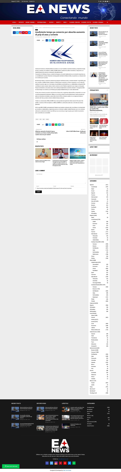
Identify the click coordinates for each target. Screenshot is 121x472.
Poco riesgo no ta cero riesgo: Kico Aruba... (94, 127)
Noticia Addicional (95, 329)
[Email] (69, 463)
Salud (92, 188)
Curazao (93, 203)
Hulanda (93, 362)
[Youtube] (65, 463)
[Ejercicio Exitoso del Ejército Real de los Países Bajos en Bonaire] (93, 63)
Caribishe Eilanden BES (96, 284)
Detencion (93, 374)
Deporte (21, 22)
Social (92, 190)
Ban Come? (92, 388)
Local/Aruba (94, 186)
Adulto (92, 384)
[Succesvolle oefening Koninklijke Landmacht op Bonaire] (93, 43)
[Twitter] (51, 463)
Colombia (95, 237)
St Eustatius (94, 213)
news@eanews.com (63, 459)
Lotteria (93, 327)
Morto (58, 22)
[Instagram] (56, 463)
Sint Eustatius (96, 252)
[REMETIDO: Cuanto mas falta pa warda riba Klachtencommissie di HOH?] (99, 99)
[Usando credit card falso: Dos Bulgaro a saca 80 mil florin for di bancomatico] (65, 409)
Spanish (92, 184)
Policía (93, 209)
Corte (92, 323)
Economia (93, 325)
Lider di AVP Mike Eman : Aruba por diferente (76, 132)
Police (92, 256)
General (93, 333)
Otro (92, 368)
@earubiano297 (99, 175)
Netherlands (95, 254)
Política (93, 211)
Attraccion (93, 344)
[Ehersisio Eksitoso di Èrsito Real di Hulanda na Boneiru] (93, 33)
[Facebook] (47, 463)
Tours (92, 342)
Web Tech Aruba (67, 470)
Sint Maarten (95, 248)
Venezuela (93, 199)
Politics (93, 258)
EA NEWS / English (74, 22)
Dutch (91, 260)
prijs (37, 119)
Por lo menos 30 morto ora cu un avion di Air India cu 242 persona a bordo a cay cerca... (77, 417)
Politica (93, 319)
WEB (43, 119)
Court (94, 225)
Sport (92, 272)
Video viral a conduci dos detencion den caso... (93, 139)
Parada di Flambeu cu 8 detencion (76, 424)
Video (65, 22)
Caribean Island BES (96, 241)
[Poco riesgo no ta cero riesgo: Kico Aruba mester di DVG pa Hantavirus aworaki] (94, 121)
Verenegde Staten (97, 282)
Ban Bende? (92, 391)
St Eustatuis (92, 307)
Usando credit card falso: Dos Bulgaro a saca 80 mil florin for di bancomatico (77, 409)
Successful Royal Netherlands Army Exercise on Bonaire (103, 53)
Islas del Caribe (94, 201)
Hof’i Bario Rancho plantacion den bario (103, 127)
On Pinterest (93, 155)
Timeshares (94, 337)
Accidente (93, 372)
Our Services (25, 1)
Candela (93, 378)
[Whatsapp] (73, 463)
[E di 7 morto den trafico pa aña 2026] (103, 133)
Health (94, 221)
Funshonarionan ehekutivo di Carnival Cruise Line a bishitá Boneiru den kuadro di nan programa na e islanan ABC (52, 428)
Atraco (92, 376)
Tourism (93, 231)
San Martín (93, 207)
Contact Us (32, 1)
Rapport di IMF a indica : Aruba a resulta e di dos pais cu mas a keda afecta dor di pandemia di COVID (77, 162)
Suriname (93, 366)
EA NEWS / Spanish (98, 22)
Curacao (95, 244)
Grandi (92, 382)
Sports (92, 229)
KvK (40, 119)
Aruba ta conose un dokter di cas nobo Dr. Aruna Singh (42, 161)
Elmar (47, 119)
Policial (93, 317)
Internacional (41, 22)
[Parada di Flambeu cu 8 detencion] (65, 426)
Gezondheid (95, 264)
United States (96, 239)
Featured (92, 303)
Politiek (93, 301)
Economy (95, 223)
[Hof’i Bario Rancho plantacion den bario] (103, 121)
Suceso (51, 22)
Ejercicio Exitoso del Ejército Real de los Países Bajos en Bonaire (103, 64)
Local (14, 22)
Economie (95, 266)
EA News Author (41, 139)
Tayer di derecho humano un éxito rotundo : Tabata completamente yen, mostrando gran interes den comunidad (51, 418)
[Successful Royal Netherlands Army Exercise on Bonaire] (93, 54)
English (91, 215)
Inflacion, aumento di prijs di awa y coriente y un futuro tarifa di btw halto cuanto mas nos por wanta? (46, 133)
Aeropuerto (94, 346)
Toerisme (93, 274)
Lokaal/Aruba (94, 262)
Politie (92, 299)
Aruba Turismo (30, 22)
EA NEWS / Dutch (86, 22)
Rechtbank (95, 270)
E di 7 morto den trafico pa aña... (103, 138)
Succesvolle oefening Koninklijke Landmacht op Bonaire (103, 43)
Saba (94, 250)
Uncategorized (93, 393)
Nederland (95, 297)
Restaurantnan (94, 339)
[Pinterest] (60, 463)
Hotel (92, 335)
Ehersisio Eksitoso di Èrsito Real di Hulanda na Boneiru (103, 33)
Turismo (93, 195)
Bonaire (93, 205)
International (94, 233)
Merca (92, 364)
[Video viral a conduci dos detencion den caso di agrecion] (94, 133)
